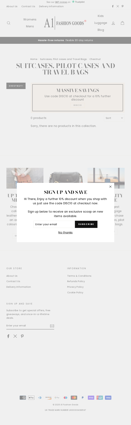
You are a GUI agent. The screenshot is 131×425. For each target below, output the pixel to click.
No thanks (65, 232)
